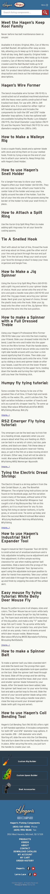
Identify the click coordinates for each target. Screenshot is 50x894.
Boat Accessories (27, 789)
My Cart (25, 857)
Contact (25, 848)
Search (45, 12)
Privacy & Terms (21, 885)
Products (25, 839)
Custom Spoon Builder (27, 775)
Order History (25, 860)
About (25, 845)
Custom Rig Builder (27, 761)
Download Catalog (25, 851)
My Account (25, 854)
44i (34, 885)
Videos (25, 842)
